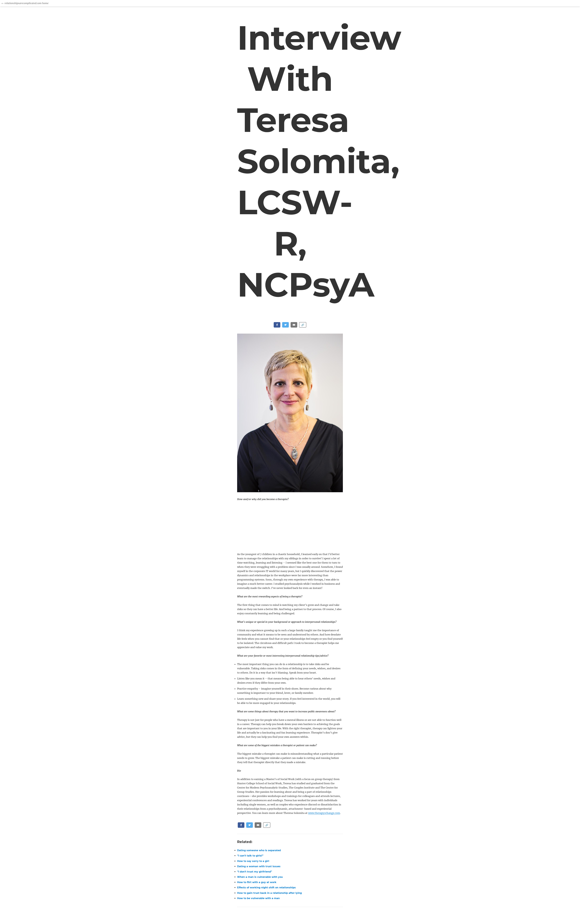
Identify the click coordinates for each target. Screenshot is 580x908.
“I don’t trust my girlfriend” (254, 871)
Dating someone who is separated (259, 850)
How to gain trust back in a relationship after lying (269, 893)
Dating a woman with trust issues (258, 866)
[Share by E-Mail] (294, 325)
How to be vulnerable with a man (258, 898)
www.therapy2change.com (324, 812)
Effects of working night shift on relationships (266, 887)
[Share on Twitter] (285, 325)
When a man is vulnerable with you (260, 877)
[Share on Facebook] (277, 325)
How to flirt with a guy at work (256, 882)
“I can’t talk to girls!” (250, 855)
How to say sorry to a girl (253, 861)
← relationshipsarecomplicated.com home (25, 3)
